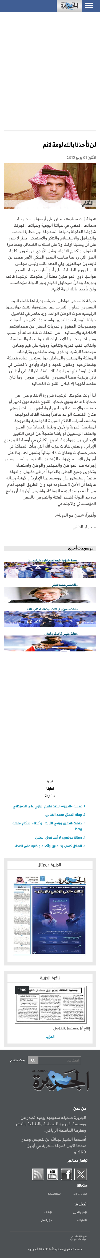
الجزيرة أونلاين (80, 1194)
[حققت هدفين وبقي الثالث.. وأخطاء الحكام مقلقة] (50, 619)
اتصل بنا (80, 1204)
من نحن (79, 1109)
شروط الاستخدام (79, 1236)
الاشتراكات (82, 1221)
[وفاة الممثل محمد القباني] (50, 595)
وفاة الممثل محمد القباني (63, 815)
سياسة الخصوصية (78, 1239)
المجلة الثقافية (54, 1194)
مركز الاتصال (46, 1221)
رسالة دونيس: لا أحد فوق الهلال (58, 837)
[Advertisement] (50, 69)
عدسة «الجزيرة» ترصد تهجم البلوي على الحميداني (47, 806)
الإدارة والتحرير (80, 1213)
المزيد (50, 1037)
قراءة (50, 781)
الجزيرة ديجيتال (50, 865)
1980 (22, 990)
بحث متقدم (17, 1060)
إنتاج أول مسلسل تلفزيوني (71, 1028)
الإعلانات (48, 1213)
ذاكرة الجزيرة (50, 978)
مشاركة (50, 796)
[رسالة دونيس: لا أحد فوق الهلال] (50, 643)
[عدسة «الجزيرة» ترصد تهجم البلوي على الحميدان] (50, 570)
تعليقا (50, 789)
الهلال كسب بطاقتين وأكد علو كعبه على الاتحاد (48, 846)
